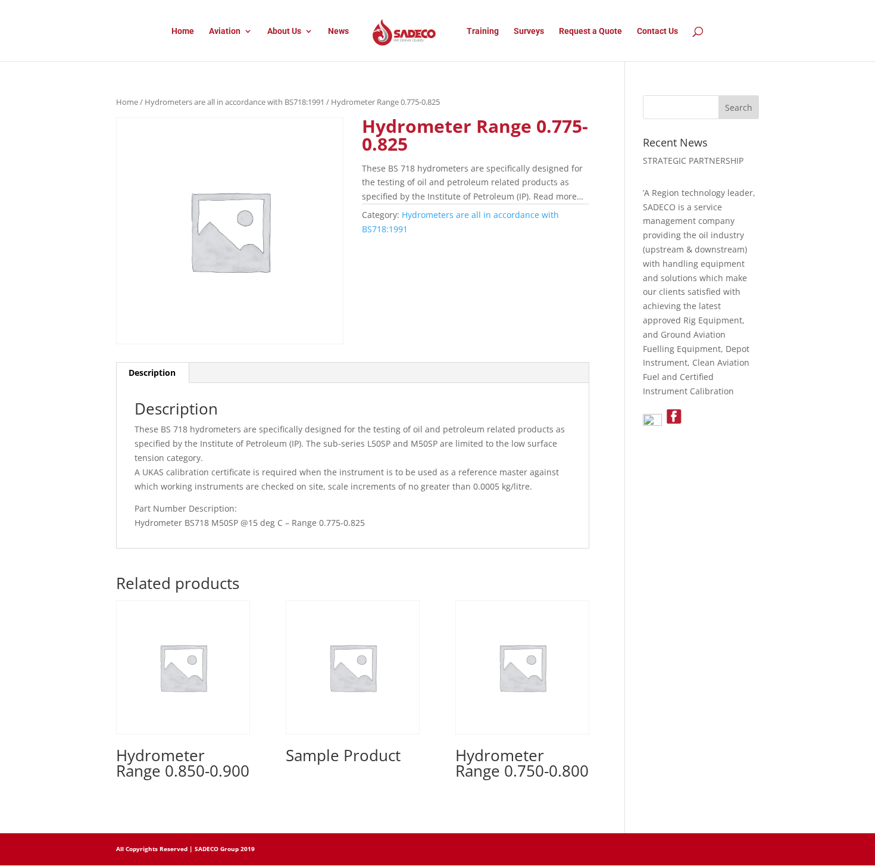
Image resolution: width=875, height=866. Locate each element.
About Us (284, 31)
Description (152, 372)
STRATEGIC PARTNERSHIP (693, 160)
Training (483, 31)
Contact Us (657, 31)
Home (182, 31)
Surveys (529, 31)
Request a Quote (590, 31)
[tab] (152, 373)
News (338, 31)
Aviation (224, 31)
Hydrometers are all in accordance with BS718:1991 (234, 101)
